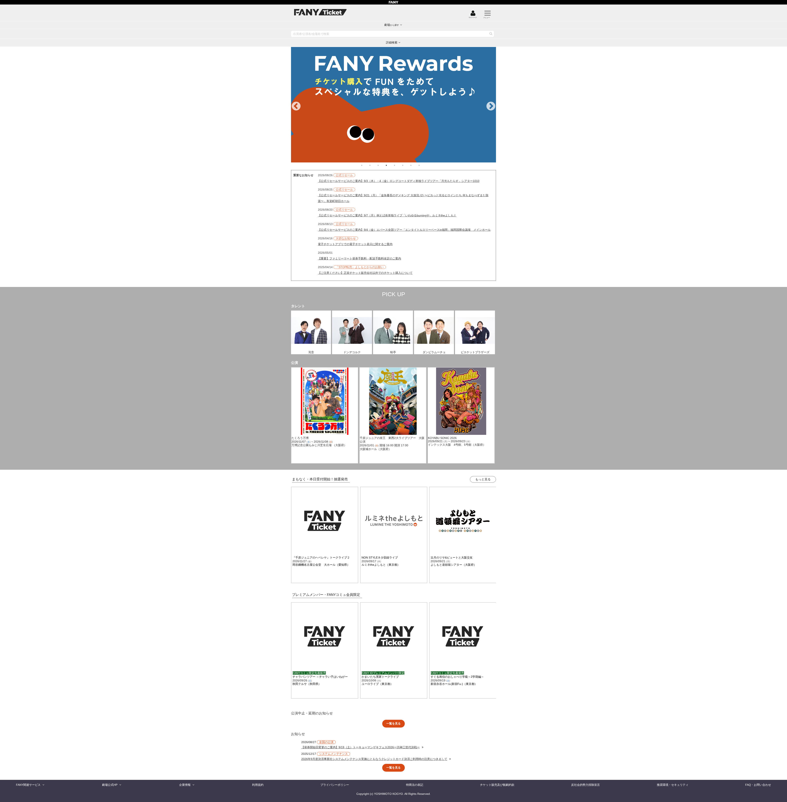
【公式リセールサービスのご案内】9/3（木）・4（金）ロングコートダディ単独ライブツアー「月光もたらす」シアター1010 (398, 181)
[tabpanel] (393, 104)
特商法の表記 (414, 784)
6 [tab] (407, 165)
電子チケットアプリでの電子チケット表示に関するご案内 (355, 244)
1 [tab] (366, 165)
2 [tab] (374, 165)
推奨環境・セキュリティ (672, 784)
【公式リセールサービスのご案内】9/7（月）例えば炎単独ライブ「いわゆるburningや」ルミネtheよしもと (387, 215)
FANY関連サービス (28, 784)
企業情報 (185, 784)
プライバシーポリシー (334, 784)
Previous (296, 106)
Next (491, 106)
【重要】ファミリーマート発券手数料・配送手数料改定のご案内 (359, 258)
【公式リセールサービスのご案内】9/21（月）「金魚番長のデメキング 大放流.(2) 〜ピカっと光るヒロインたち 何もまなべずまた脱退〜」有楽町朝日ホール (403, 198)
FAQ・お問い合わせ (758, 784)
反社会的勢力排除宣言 (585, 784)
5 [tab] (399, 165)
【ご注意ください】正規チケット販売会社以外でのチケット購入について (365, 272)
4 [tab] (390, 165)
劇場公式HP (109, 784)
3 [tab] (382, 165)
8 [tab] (423, 165)
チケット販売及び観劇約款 (497, 784)
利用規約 (258, 784)
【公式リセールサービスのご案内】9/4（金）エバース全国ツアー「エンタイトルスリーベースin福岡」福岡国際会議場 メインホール (404, 229)
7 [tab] (415, 165)
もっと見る (483, 479)
